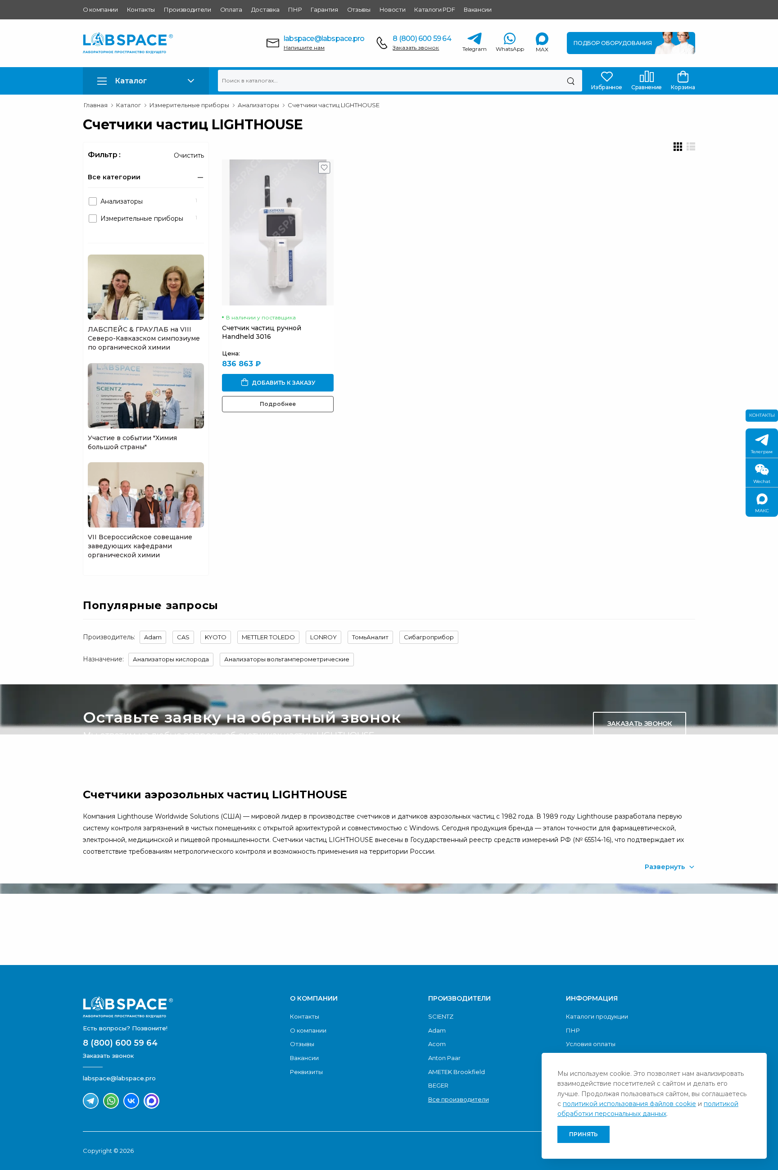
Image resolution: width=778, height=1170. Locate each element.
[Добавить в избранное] (324, 170)
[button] (146, 81)
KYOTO (215, 637)
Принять (583, 1134)
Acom (437, 1043)
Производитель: (109, 637)
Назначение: (103, 659)
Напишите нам (304, 47)
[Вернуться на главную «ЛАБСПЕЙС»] (182, 1007)
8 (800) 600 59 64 (422, 38)
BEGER (438, 1085)
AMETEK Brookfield (456, 1071)
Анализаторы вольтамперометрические (286, 659)
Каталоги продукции (597, 1016)
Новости (393, 9)
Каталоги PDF (434, 9)
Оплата (231, 9)
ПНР (295, 9)
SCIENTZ (440, 1016)
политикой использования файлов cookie (629, 1104)
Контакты (141, 9)
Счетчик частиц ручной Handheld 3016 (261, 332)
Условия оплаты (590, 1043)
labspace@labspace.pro (324, 38)
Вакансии (477, 9)
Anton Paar (444, 1057)
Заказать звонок (416, 47)
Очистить (189, 155)
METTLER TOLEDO (268, 637)
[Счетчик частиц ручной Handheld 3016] (278, 232)
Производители (187, 9)
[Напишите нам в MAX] (151, 1101)
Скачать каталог (639, 923)
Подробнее (278, 404)
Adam (153, 637)
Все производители (458, 1099)
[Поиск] (570, 80)
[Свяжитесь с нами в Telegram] (91, 1101)
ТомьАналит (370, 637)
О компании (100, 9)
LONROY (323, 637)
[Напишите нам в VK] (131, 1101)
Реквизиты (306, 1071)
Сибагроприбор (429, 637)
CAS (183, 637)
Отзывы (359, 9)
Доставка (265, 9)
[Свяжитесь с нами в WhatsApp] (111, 1101)
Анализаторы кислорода (171, 659)
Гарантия (324, 9)
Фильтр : (104, 154)
